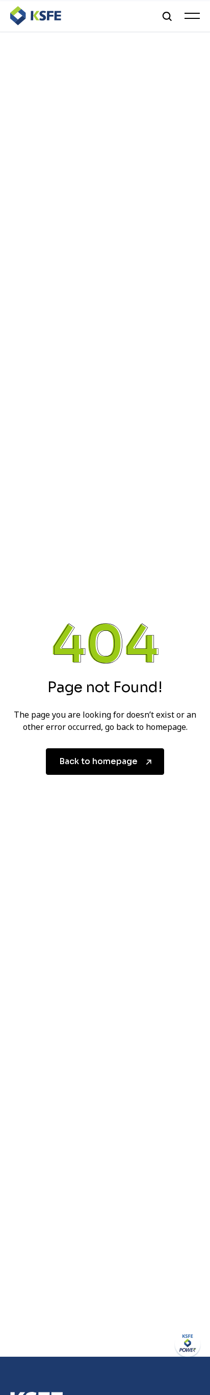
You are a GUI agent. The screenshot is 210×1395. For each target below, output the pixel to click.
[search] (167, 16)
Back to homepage (98, 761)
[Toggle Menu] (192, 15)
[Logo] (35, 16)
